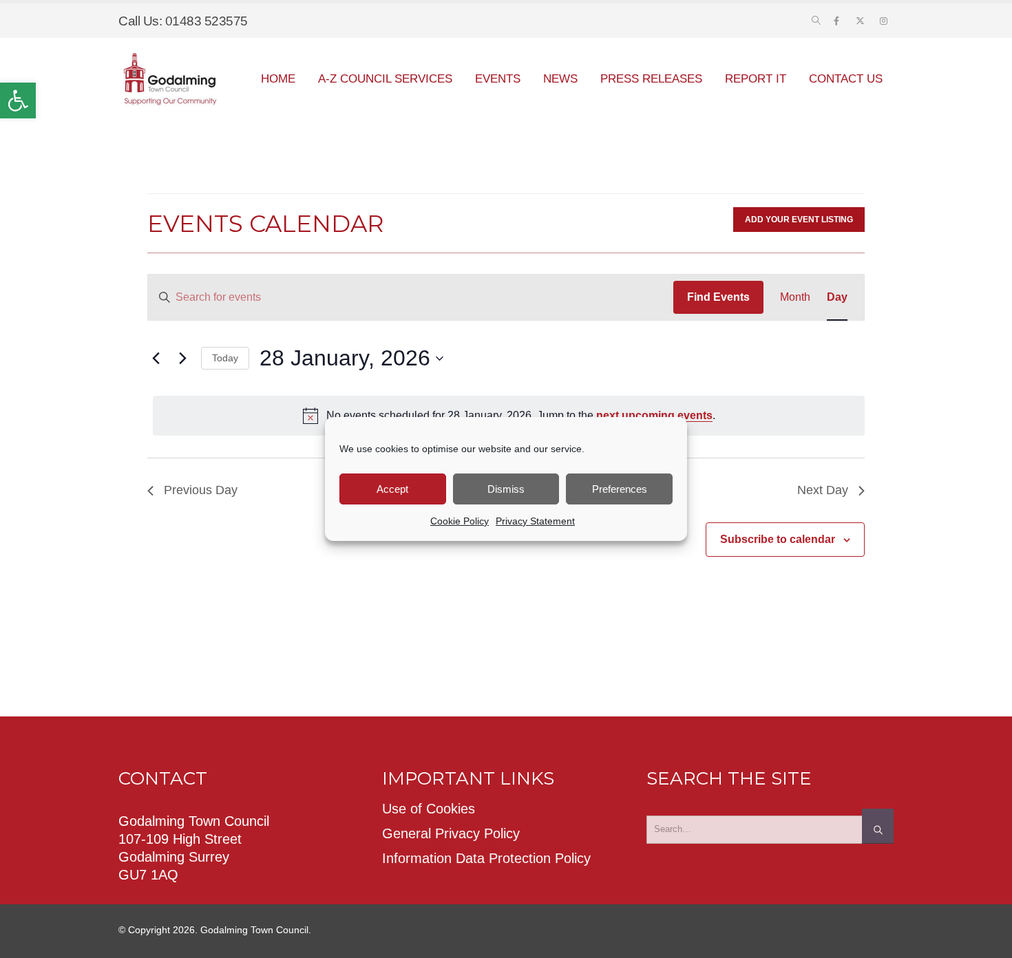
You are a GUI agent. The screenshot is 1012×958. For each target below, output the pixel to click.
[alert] (509, 416)
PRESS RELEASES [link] (651, 78)
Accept (392, 489)
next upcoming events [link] (654, 415)
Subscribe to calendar (777, 539)
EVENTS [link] (497, 78)
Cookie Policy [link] (459, 520)
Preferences (619, 489)
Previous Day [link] (201, 490)
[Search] (878, 826)
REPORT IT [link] (755, 78)
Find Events (718, 297)
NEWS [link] (560, 78)
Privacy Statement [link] (535, 520)
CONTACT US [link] (846, 78)
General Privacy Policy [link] (451, 833)
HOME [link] (278, 78)
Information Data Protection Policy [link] (486, 858)
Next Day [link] (822, 490)
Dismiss (506, 489)
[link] (18, 100)
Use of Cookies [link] (428, 808)
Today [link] (225, 357)
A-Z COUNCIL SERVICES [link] (385, 78)
